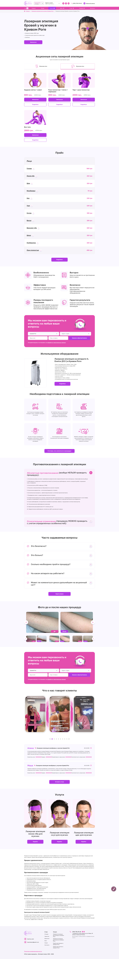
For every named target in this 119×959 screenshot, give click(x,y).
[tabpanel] (59, 422)
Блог (46, 940)
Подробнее (35, 104)
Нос (28, 198)
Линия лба (30, 176)
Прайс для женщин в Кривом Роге (58, 944)
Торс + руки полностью (81, 90)
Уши (28, 205)
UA (25, 8)
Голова (29, 168)
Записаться (33, 42)
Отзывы (46, 934)
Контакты (92, 8)
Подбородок (31, 243)
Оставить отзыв (59, 781)
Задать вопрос (59, 594)
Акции (42, 8)
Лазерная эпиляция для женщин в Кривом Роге (58, 935)
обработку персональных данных (56, 342)
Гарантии (47, 936)
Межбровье (31, 191)
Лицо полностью (33, 250)
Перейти (35, 841)
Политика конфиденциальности (33, 951)
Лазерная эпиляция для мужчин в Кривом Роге (58, 940)
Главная (34, 8)
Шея (28, 183)
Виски (29, 220)
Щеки (29, 235)
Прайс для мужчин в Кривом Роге (58, 947)
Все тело (27, 127)
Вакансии (47, 938)
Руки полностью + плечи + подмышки (58, 90)
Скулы (29, 213)
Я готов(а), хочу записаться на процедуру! (59, 451)
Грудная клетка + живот (33, 90)
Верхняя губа (32, 228)
